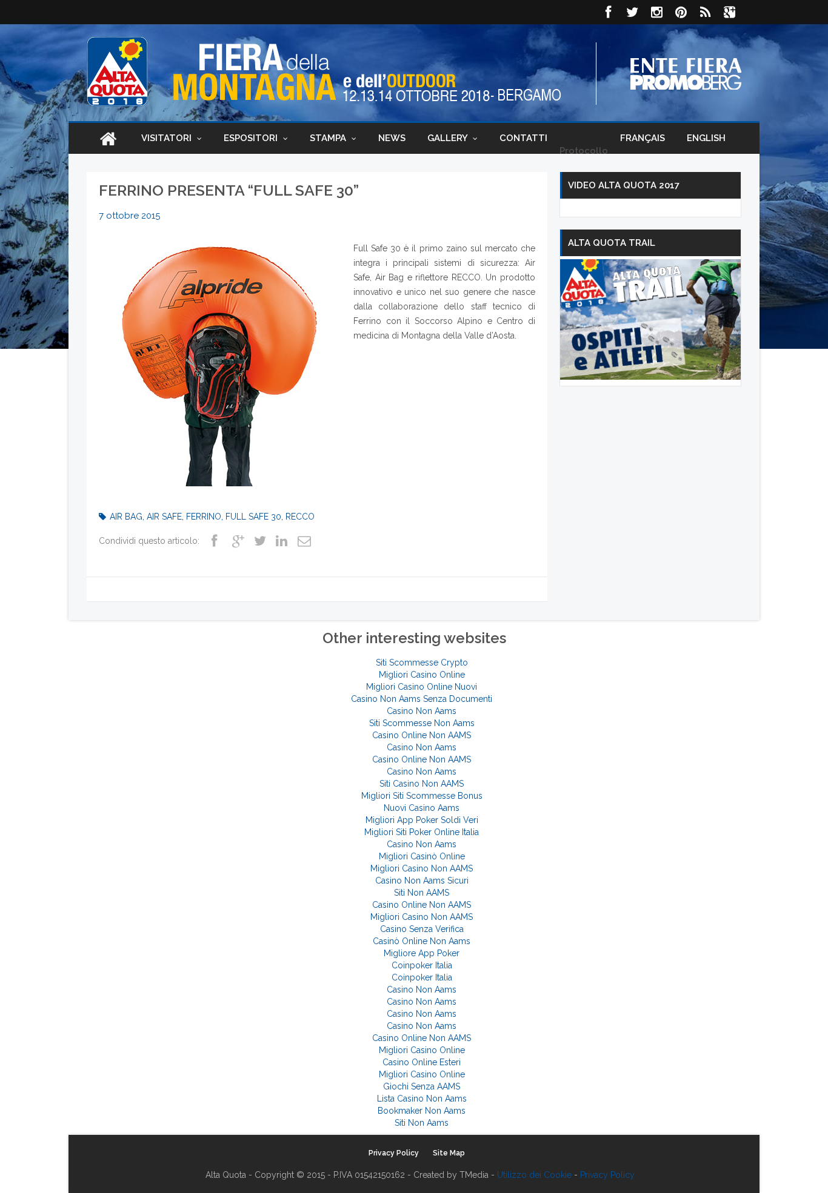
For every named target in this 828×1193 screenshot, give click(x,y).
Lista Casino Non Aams (422, 1098)
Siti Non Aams (422, 1123)
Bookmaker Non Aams (422, 1110)
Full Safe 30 (253, 516)
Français (642, 138)
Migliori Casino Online (422, 674)
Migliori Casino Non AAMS (421, 868)
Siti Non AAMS (421, 892)
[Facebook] (608, 12)
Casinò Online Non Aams (421, 941)
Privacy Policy (394, 1153)
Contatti (523, 138)
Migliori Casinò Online (422, 856)
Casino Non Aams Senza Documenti (421, 699)
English (706, 138)
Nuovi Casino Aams (421, 808)
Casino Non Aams (421, 711)
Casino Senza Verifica (422, 929)
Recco (300, 516)
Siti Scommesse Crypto (422, 662)
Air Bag (126, 516)
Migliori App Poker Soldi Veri (422, 820)
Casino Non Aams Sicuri (422, 880)
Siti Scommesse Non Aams (422, 723)
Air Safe (164, 516)
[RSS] (705, 12)
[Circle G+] (729, 12)
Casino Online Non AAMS (421, 735)
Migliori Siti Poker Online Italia (421, 832)
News (392, 138)
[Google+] (237, 542)
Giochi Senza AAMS (421, 1086)
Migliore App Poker (421, 953)
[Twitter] (632, 12)
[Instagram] (656, 12)
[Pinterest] (681, 12)
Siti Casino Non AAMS (421, 783)
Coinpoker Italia (422, 965)
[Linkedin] (281, 542)
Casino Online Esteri (421, 1062)
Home (108, 138)
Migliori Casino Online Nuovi (421, 687)
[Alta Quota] (117, 71)
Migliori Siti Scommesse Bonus (421, 796)
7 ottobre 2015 (129, 215)
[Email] (303, 542)
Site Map (449, 1153)
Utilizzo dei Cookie (534, 1175)
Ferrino (203, 516)
